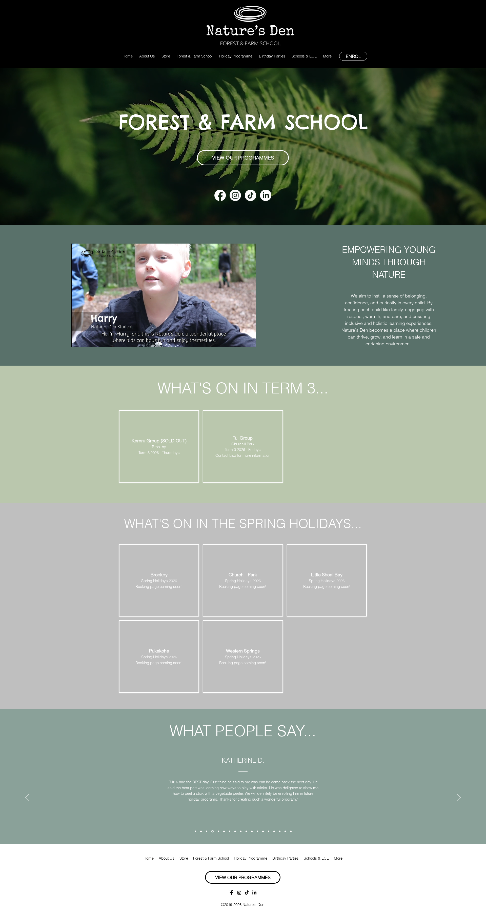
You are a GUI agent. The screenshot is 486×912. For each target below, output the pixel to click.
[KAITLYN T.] (240, 831)
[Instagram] (235, 195)
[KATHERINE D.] (206, 831)
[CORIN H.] (268, 831)
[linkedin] (265, 195)
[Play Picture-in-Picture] (240, 340)
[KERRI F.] (263, 831)
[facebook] (220, 195)
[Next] (459, 798)
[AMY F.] (274, 831)
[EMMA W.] (285, 831)
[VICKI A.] (224, 831)
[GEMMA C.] (212, 831)
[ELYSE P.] (218, 831)
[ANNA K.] (257, 831)
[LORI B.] (235, 831)
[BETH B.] (291, 831)
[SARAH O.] (246, 831)
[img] (159, 580)
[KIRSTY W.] (201, 831)
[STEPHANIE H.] (229, 831)
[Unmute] (86, 340)
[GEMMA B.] (252, 831)
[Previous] (27, 798)
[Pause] (78, 340)
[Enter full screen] (249, 340)
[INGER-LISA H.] (195, 831)
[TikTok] (250, 195)
